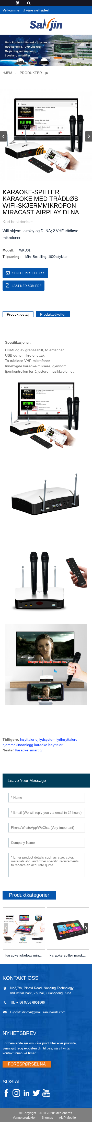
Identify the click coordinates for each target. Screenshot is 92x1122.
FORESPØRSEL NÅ (27, 1064)
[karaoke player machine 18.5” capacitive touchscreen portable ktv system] (68, 928)
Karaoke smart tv (28, 750)
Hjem (7, 73)
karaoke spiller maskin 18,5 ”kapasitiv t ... (68, 955)
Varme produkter (24, 1117)
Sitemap (47, 1117)
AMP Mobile (67, 1117)
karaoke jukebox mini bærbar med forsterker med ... (24, 955)
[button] (34, 58)
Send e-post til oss (28, 273)
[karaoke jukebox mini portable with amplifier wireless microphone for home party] (24, 928)
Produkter (31, 73)
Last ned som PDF (26, 286)
